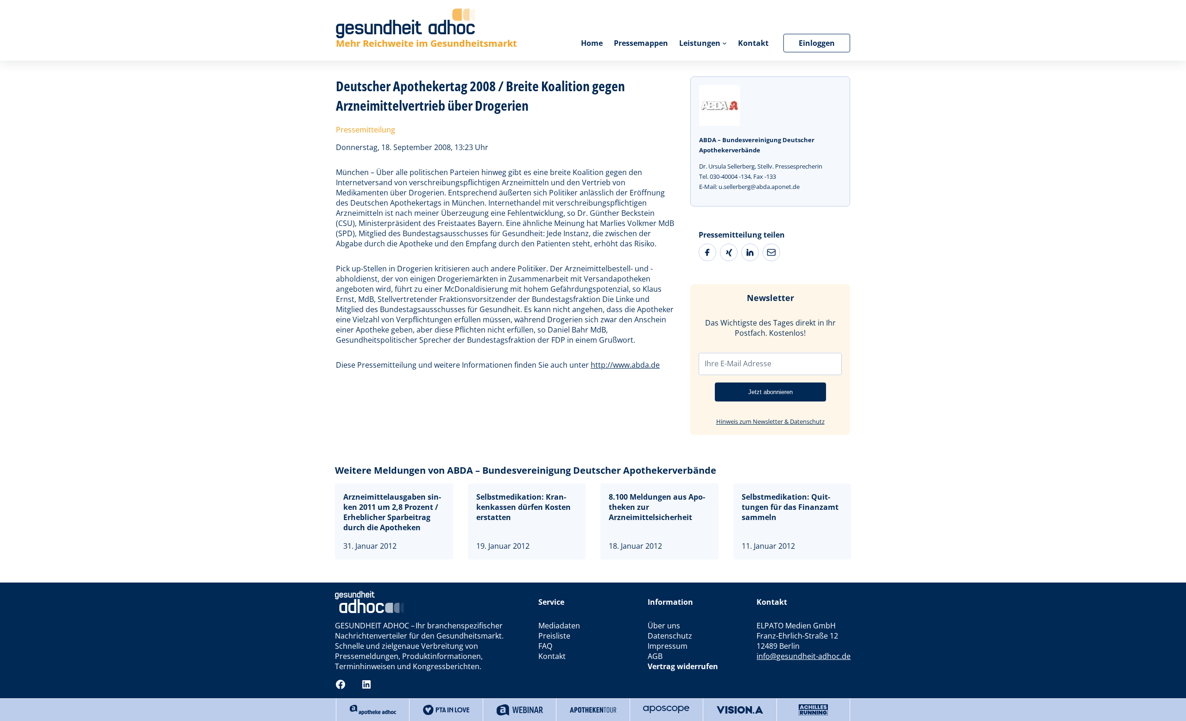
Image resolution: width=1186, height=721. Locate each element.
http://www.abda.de (625, 365)
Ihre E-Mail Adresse (738, 363)
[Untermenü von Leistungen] (724, 43)
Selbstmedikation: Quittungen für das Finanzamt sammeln (790, 507)
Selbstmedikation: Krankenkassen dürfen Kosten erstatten (523, 507)
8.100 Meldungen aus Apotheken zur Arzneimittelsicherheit (657, 507)
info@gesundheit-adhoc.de (804, 656)
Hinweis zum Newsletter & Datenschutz (770, 421)
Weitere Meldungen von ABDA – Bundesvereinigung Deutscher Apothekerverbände (525, 470)
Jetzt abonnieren (770, 392)
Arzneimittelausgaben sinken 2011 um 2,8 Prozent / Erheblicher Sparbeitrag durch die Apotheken (392, 512)
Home (592, 43)
